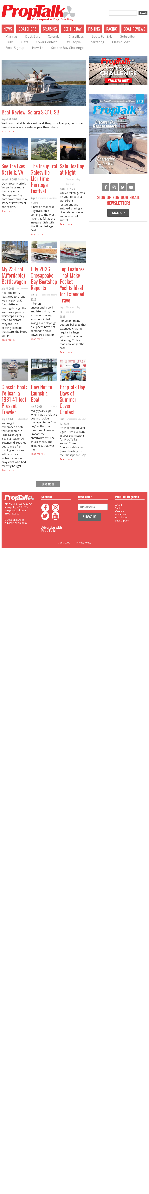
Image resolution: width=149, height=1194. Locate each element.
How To (37, 48)
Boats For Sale (102, 36)
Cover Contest (46, 42)
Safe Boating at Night (72, 169)
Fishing (94, 29)
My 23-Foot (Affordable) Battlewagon (14, 275)
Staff (117, 508)
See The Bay (72, 29)
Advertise (120, 514)
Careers (119, 511)
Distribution (121, 517)
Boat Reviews (134, 29)
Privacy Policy (83, 542)
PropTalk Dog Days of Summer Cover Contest (72, 399)
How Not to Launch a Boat (41, 393)
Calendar (54, 36)
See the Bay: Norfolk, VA (13, 169)
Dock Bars (32, 36)
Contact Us (64, 542)
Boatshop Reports (49, 294)
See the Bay (23, 179)
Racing (111, 29)
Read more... (9, 131)
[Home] (38, 13)
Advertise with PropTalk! (51, 529)
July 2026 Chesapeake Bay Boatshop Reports (44, 278)
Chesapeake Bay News (47, 198)
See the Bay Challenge (67, 48)
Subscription (122, 520)
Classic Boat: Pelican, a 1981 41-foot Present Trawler (14, 399)
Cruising (50, 29)
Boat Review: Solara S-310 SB (30, 112)
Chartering (96, 42)
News (8, 29)
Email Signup (14, 48)
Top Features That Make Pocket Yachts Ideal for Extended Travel (72, 284)
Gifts (24, 42)
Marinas (11, 36)
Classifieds (76, 36)
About (118, 505)
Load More (48, 484)
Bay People (72, 42)
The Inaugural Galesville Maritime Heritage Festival (44, 178)
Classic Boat (121, 42)
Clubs (9, 42)
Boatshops (27, 29)
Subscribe (127, 36)
